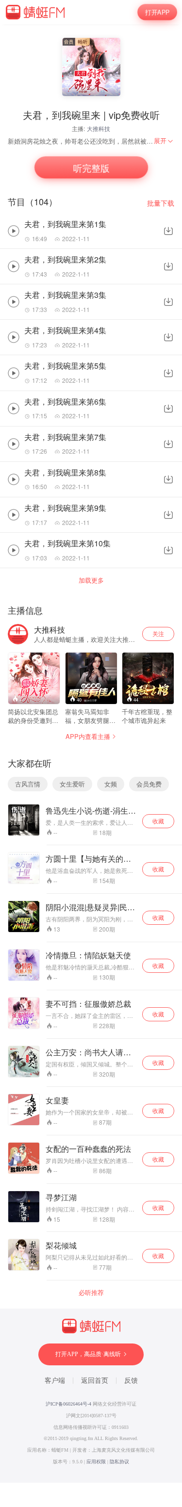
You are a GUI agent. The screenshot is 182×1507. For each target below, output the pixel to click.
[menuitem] (164, 140)
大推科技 (98, 128)
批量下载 (160, 203)
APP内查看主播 (88, 736)
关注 (158, 633)
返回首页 (94, 1380)
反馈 (131, 1380)
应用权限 (96, 1461)
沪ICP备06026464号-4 (68, 1404)
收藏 (158, 821)
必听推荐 (91, 1292)
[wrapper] (91, 753)
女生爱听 (72, 783)
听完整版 (91, 167)
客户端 (55, 1380)
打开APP (157, 12)
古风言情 (27, 783)
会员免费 (149, 783)
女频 (110, 783)
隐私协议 (119, 1461)
